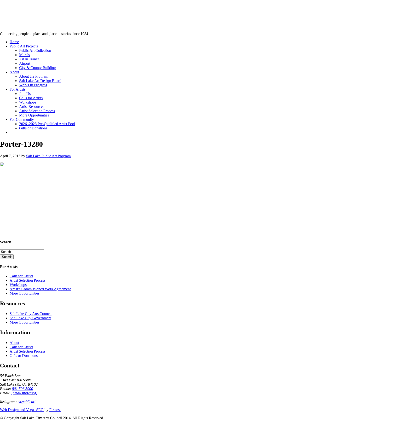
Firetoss (55, 410)
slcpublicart (26, 402)
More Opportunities (24, 293)
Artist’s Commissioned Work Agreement (40, 289)
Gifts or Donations (24, 356)
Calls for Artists (21, 276)
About (14, 343)
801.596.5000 (22, 389)
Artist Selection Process (27, 280)
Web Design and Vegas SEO (22, 410)
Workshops (18, 285)
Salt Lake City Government (30, 318)
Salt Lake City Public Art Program (11, 10)
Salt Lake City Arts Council (31, 314)
